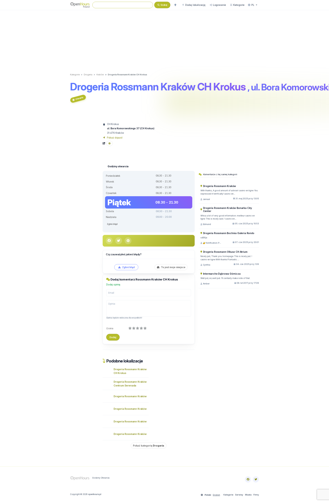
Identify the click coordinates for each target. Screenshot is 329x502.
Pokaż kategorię (148, 445)
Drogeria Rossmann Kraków (130, 396)
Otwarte (79, 98)
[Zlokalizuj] (175, 5)
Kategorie (228, 494)
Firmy (256, 494)
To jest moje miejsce (172, 267)
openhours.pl (94, 494)
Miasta (248, 494)
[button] (252, 5)
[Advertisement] (164, 38)
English (216, 495)
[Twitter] (256, 479)
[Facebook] (248, 479)
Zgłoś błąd (112, 224)
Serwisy (239, 494)
